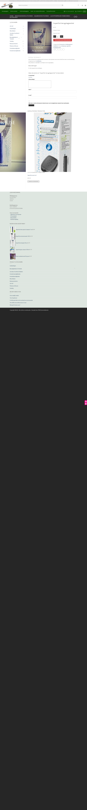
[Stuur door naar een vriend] (59, 49)
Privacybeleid (13, 216)
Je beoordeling (31, 79)
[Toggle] (21, 37)
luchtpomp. (38, 61)
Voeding (11, 41)
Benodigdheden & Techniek (24, 16)
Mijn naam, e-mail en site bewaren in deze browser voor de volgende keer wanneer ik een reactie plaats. (48, 103)
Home (11, 16)
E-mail (30, 95)
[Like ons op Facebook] (78, 5)
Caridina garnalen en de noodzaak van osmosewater (21, 300)
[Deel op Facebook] (54, 49)
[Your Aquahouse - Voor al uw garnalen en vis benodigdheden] (8, 5)
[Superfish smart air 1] (52, 142)
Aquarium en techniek (41, 16)
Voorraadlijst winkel (14, 295)
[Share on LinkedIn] (63, 49)
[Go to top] (84, 808)
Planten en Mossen (14, 46)
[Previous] (28, 185)
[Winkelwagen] (85, 5)
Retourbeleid (13, 217)
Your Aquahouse (13, 298)
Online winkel (13, 11)
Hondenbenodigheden (15, 48)
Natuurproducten (14, 43)
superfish (68, 46)
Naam (29, 89)
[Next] (31, 185)
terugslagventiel (57, 47)
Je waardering (31, 75)
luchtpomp (63, 46)
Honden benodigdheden (15, 50)
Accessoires (14, 17)
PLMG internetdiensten (43, 310)
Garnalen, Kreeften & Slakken (14, 34)
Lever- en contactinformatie (38, 11)
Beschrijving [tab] (30, 57)
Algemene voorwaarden (15, 214)
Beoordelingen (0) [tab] (37, 57)
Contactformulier (51, 11)
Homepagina (5, 11)
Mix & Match (12, 31)
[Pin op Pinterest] (61, 49)
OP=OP (11, 26)
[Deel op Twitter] (57, 49)
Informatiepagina (24, 11)
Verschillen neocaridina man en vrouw (18, 302)
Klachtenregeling (14, 219)
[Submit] (62, 5)
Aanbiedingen (13, 28)
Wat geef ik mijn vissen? (15, 305)
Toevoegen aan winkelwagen (63, 40)
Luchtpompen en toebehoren (60, 16)
